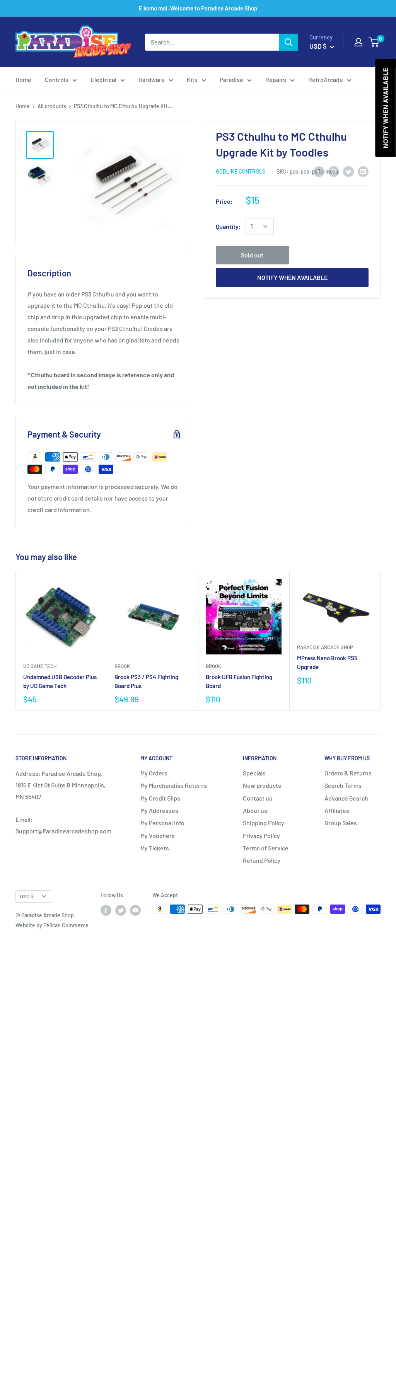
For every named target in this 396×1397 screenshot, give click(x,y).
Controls (56, 79)
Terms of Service (265, 848)
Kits (192, 79)
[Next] (380, 641)
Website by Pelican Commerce (52, 925)
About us (255, 810)
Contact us (257, 798)
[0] (374, 42)
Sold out (252, 255)
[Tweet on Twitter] (348, 171)
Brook (122, 666)
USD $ (27, 896)
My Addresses (159, 810)
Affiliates (336, 810)
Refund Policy (261, 860)
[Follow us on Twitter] (120, 910)
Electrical (103, 79)
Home (23, 79)
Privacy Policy (261, 835)
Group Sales (340, 822)
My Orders (153, 773)
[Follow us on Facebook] (106, 910)
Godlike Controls (240, 171)
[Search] (288, 42)
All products (52, 106)
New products (262, 785)
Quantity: (228, 226)
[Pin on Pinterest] (333, 171)
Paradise (231, 79)
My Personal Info (162, 822)
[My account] (358, 42)
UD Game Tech (39, 666)
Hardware (151, 79)
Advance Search (346, 798)
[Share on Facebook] (319, 171)
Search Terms (343, 785)
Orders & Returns (348, 773)
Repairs (275, 79)
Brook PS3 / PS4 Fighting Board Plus (146, 681)
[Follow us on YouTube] (135, 910)
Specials (254, 773)
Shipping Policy (263, 822)
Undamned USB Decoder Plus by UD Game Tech (60, 681)
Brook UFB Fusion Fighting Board (239, 681)
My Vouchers (157, 835)
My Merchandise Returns (173, 785)
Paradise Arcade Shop (325, 647)
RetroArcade (325, 79)
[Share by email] (363, 171)
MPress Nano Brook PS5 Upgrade (327, 662)
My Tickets (154, 848)
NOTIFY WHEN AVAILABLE (292, 277)
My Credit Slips (160, 798)
